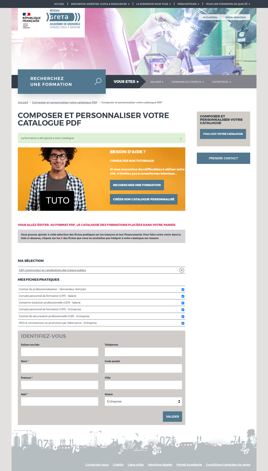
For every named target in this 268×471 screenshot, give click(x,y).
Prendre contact (223, 158)
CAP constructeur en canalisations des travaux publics (52, 270)
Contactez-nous (97, 465)
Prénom (27, 377)
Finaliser (223, 133)
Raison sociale (30, 344)
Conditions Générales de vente (228, 465)
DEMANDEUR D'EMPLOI (187, 81)
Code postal (112, 361)
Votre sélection (235, 17)
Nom (25, 361)
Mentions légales (160, 465)
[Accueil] (51, 23)
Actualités (210, 17)
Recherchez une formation (51, 81)
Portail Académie (189, 465)
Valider (172, 416)
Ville (108, 377)
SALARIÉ (155, 81)
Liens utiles (136, 465)
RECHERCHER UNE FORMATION (137, 185)
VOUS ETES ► (127, 81)
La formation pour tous (152, 4)
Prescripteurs (187, 4)
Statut (109, 394)
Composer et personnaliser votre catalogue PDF (64, 102)
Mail (24, 394)
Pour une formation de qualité (227, 4)
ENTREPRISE (220, 81)
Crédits (118, 465)
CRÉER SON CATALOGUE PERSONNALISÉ (143, 199)
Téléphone (111, 344)
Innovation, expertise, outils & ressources (99, 4)
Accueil (59, 4)
